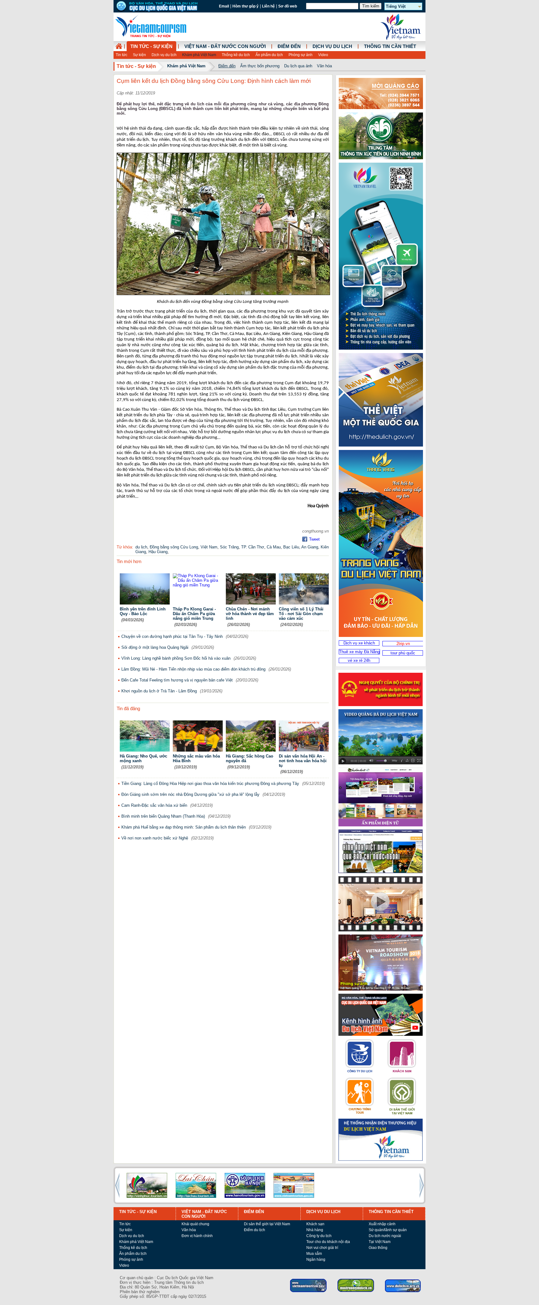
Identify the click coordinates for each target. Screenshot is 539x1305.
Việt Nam (209, 547)
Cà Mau (274, 547)
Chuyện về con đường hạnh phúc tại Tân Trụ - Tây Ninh (172, 636)
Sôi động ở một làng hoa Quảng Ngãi (154, 647)
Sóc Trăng (229, 547)
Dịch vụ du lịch (164, 55)
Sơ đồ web (287, 6)
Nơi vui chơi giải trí (322, 1247)
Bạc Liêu (291, 547)
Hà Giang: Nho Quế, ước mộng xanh (143, 758)
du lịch (141, 547)
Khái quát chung (195, 1224)
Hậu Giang (158, 551)
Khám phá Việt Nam (199, 55)
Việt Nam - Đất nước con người (225, 46)
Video (323, 55)
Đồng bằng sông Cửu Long (174, 547)
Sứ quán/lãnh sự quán (388, 1230)
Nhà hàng (314, 1230)
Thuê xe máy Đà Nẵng (359, 651)
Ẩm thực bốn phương (259, 66)
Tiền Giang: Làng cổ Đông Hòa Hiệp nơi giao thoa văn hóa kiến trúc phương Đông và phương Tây (210, 783)
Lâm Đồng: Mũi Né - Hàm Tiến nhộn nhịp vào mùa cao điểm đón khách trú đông (193, 669)
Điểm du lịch (254, 1230)
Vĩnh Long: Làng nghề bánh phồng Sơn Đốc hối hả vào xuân (176, 658)
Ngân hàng (315, 1259)
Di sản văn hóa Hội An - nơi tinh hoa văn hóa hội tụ (303, 761)
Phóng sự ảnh (301, 55)
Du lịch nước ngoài (385, 1236)
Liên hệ (268, 6)
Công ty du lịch (319, 1236)
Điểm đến (289, 46)
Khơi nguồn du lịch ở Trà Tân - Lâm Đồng (159, 691)
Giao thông (378, 1247)
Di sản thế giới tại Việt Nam (267, 1224)
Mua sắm (314, 1253)
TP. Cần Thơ (252, 547)
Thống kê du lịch (236, 55)
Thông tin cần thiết (390, 46)
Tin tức (121, 55)
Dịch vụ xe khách (359, 643)
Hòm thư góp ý (245, 6)
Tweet (314, 539)
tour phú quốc (403, 653)
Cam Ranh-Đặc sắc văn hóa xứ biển (154, 805)
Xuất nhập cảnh (382, 1224)
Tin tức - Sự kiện (151, 46)
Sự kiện (139, 55)
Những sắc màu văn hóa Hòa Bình (196, 758)
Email (224, 6)
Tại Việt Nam (380, 1242)
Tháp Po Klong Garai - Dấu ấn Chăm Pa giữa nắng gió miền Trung (194, 614)
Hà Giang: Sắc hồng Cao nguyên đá (249, 758)
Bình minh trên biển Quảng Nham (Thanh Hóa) (163, 816)
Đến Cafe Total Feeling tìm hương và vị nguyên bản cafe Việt (177, 680)
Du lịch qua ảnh (298, 66)
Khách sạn (315, 1224)
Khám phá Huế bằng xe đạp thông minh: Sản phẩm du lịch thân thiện (183, 827)
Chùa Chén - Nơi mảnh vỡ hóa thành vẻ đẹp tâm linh (250, 614)
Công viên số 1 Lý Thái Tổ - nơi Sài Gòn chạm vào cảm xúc (301, 614)
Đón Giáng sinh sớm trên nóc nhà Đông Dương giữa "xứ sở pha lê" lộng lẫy (190, 794)
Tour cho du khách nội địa (328, 1242)
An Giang (309, 547)
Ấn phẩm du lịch (269, 55)
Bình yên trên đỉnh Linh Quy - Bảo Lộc (143, 611)
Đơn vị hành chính (197, 1236)
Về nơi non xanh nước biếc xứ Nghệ (154, 838)
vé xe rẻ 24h (359, 660)
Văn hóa (324, 66)
